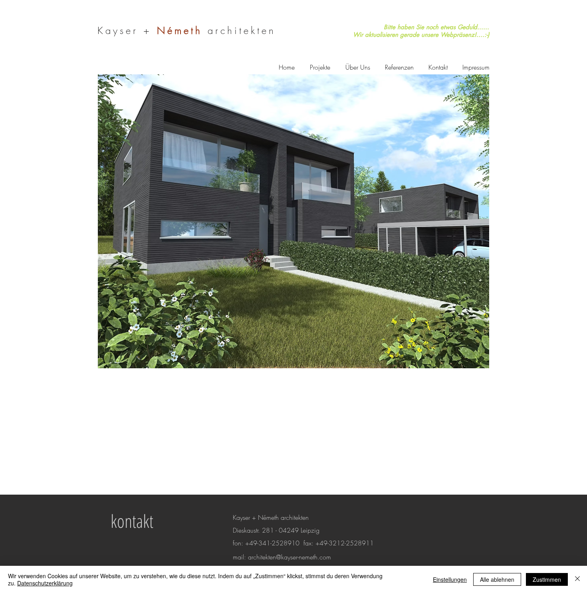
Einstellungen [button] (450, 579)
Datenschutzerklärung (45, 583)
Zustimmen (547, 579)
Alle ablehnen (497, 579)
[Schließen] (577, 579)
